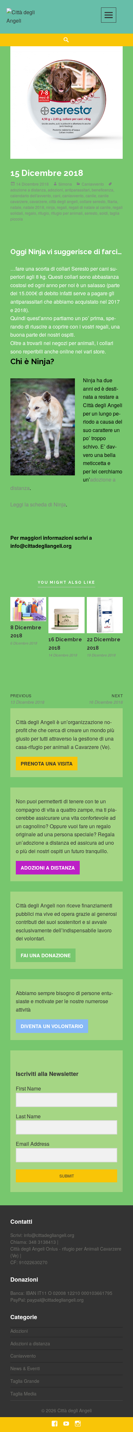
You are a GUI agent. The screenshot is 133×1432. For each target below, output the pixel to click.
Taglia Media (23, 1393)
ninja (50, 207)
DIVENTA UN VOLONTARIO (52, 1026)
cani (56, 195)
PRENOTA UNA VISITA (47, 763)
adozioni (55, 189)
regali (62, 207)
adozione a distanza (28, 189)
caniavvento (73, 195)
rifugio (43, 213)
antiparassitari (77, 189)
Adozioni (19, 1331)
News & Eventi (25, 1368)
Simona (65, 184)
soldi (103, 213)
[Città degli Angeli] (24, 15)
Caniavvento (93, 184)
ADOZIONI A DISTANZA (48, 867)
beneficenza (102, 189)
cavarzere (38, 201)
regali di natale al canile (90, 207)
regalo (30, 213)
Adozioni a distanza (30, 1343)
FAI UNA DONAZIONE (46, 955)
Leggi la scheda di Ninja (38, 504)
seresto (91, 213)
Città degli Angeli (74, 1410)
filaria (112, 201)
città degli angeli (63, 201)
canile (91, 195)
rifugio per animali (67, 213)
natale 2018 (33, 207)
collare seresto (93, 201)
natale (15, 207)
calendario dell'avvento (30, 195)
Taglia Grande (24, 1381)
